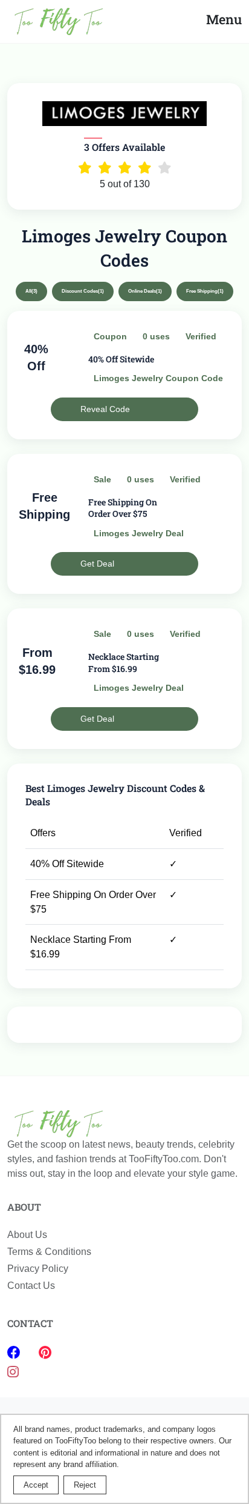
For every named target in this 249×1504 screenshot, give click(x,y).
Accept (36, 1484)
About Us (27, 1234)
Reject (85, 1484)
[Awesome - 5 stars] (165, 168)
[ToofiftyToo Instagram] (13, 1372)
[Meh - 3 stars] (125, 168)
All (31, 291)
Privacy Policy (37, 1268)
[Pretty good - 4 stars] (145, 168)
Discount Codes (83, 291)
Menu (224, 19)
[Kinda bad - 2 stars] (105, 168)
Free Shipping (205, 291)
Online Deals (145, 291)
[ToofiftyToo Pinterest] (45, 1352)
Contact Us (31, 1285)
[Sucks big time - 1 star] (85, 168)
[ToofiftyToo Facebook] (15, 1352)
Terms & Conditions (49, 1251)
